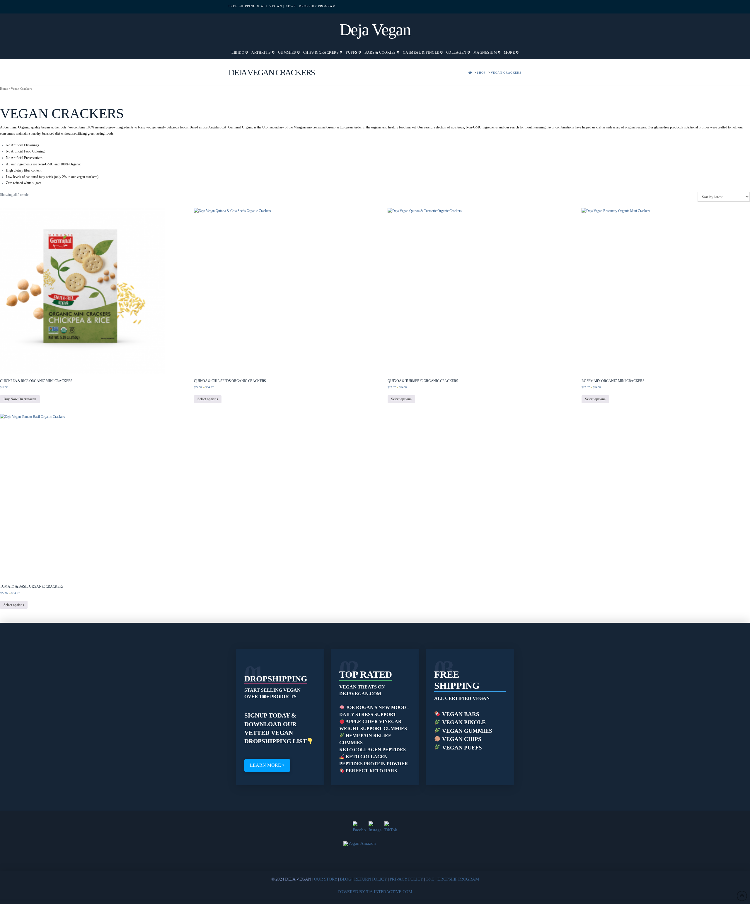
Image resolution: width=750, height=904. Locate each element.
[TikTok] (390, 827)
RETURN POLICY (370, 879)
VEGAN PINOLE (463, 722)
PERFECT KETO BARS (371, 770)
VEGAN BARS (460, 714)
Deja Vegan (375, 29)
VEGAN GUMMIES (466, 731)
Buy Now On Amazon (20, 399)
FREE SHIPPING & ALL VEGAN (255, 6)
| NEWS (289, 6)
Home (4, 88)
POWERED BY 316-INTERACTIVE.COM (375, 891)
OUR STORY (325, 879)
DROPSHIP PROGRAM (458, 879)
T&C (430, 879)
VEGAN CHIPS (461, 739)
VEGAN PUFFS (461, 747)
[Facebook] (359, 827)
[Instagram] (375, 827)
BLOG (345, 879)
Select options (207, 399)
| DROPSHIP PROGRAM (316, 6)
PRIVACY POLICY (406, 879)
